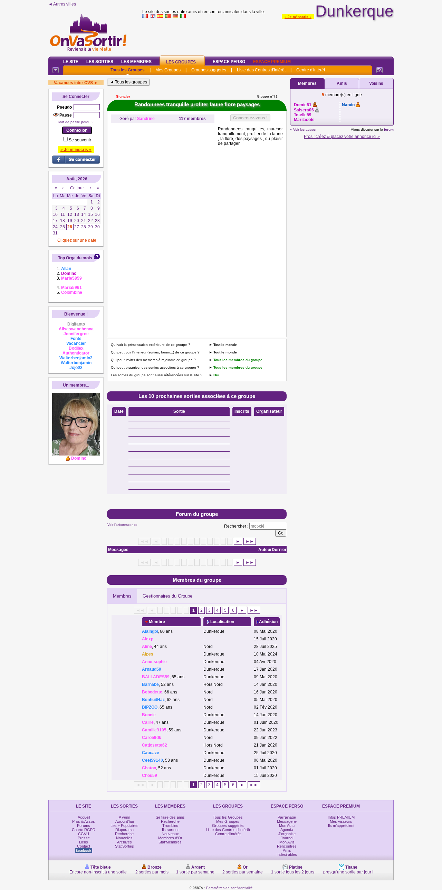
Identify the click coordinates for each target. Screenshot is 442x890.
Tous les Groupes (127, 70)
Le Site (70, 61)
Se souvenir (80, 140)
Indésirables (287, 854)
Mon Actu (287, 825)
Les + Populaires (124, 825)
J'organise (287, 834)
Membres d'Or (170, 838)
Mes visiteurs (341, 821)
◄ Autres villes (62, 4)
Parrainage (287, 817)
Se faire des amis (170, 817)
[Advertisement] (268, 35)
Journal (287, 838)
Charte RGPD (83, 830)
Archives (124, 842)
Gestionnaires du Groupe (167, 596)
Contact (83, 846)
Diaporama (124, 830)
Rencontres (287, 846)
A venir (124, 817)
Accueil (84, 817)
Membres (122, 596)
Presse (84, 838)
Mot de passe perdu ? (76, 122)
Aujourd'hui (124, 821)
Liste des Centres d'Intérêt (261, 70)
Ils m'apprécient (341, 825)
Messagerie (287, 821)
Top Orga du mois (75, 258)
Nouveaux (170, 834)
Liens (83, 842)
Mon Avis (287, 842)
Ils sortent (170, 830)
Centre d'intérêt (310, 70)
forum (389, 129)
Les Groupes (181, 62)
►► (250, 541)
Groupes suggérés (208, 70)
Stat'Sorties (124, 846)
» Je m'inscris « (298, 17)
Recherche (124, 834)
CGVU (83, 834)
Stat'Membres (170, 842)
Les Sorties (99, 61)
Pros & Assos (83, 821)
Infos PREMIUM (341, 817)
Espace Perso (229, 61)
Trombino (170, 825)
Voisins (376, 83)
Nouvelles (124, 838)
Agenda (286, 830)
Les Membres (136, 61)
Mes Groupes (168, 70)
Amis (342, 83)
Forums (83, 825)
